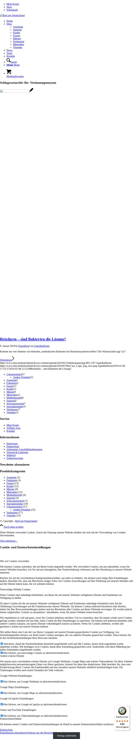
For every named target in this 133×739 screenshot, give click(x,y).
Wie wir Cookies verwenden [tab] (14, 561)
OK (2, 541)
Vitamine (11, 515)
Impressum (12, 443)
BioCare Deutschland (26, 521)
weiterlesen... (10, 541)
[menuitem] (69, 4)
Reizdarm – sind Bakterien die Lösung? (33, 339)
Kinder (10, 486)
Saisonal (10, 498)
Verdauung (12, 512)
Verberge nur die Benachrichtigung (44, 732)
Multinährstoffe (14, 495)
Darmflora (23, 346)
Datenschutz (12, 446)
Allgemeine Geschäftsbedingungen (24, 449)
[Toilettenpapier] (16, 91)
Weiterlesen (6, 360)
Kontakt (10, 431)
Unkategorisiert (14, 506)
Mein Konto (12, 4)
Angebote (11, 477)
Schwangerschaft (15, 500)
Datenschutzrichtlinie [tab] (11, 718)
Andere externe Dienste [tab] (12, 655)
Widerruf (11, 455)
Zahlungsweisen (14, 458)
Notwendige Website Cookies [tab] (15, 589)
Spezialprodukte (14, 503)
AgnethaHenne (41, 346)
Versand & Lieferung (17, 452)
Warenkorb (12, 9)
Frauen (10, 483)
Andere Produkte (21, 509)
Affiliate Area (13, 428)
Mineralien (12, 492)
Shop (9, 7)
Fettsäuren (11, 480)
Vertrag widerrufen (66, 735)
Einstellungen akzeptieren (13, 732)
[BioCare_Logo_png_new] (12, 15)
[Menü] (128, 707)
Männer (10, 489)
